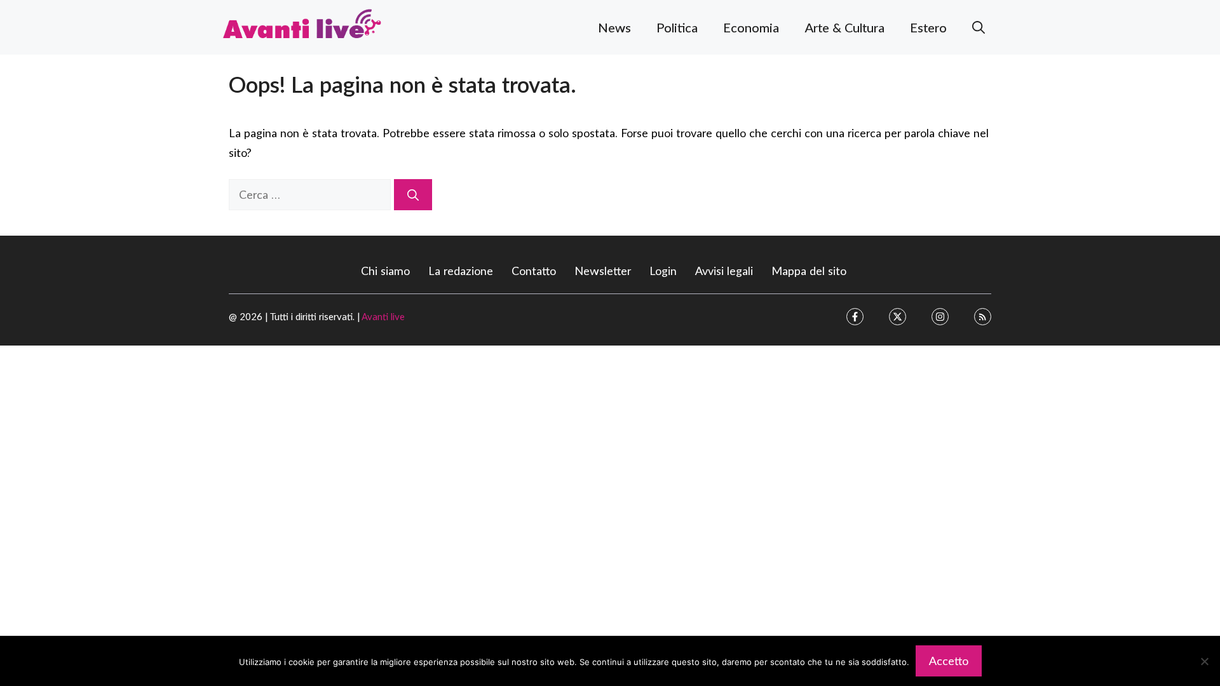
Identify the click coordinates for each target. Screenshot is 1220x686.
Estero (928, 27)
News (614, 27)
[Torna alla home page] (301, 25)
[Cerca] (413, 194)
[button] (978, 27)
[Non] (1204, 661)
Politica (677, 27)
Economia (751, 27)
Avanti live (383, 316)
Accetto (948, 661)
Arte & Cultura (844, 27)
